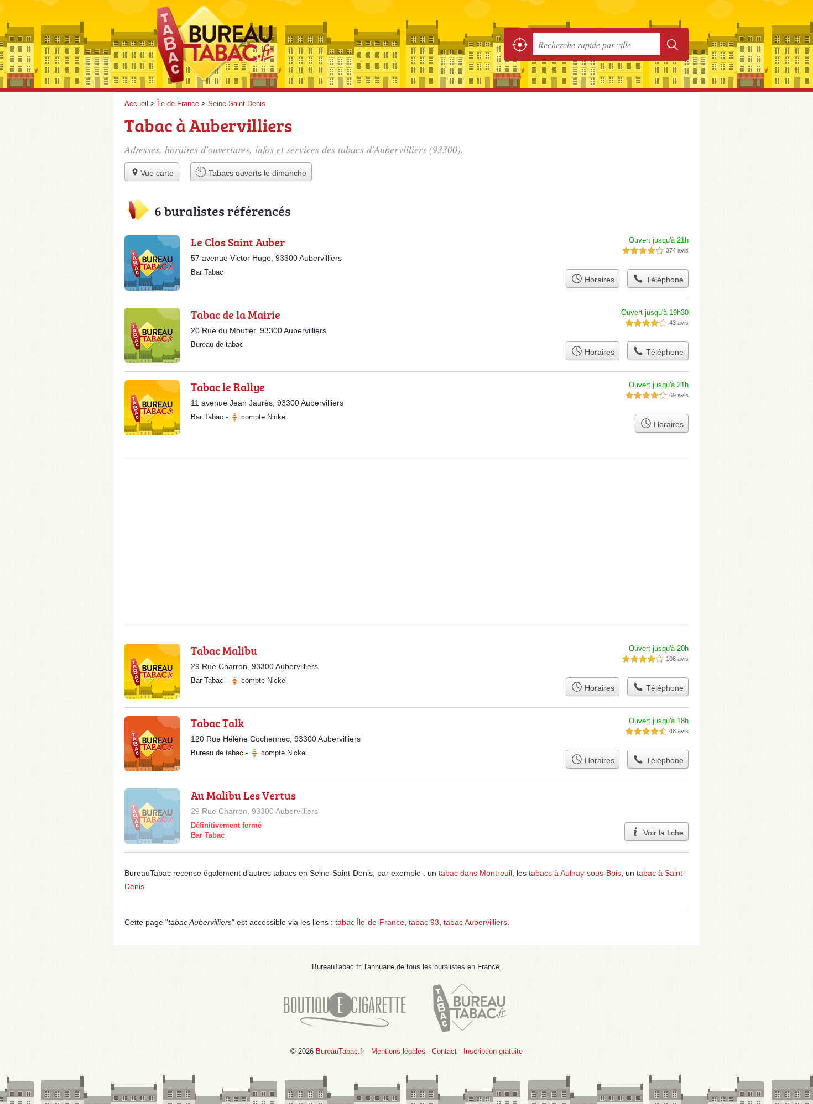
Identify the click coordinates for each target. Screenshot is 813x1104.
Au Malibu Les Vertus (243, 795)
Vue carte (157, 173)
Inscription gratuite (493, 1051)
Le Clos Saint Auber (238, 242)
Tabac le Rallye (228, 387)
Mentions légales (398, 1051)
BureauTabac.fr (246, 44)
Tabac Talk (217, 722)
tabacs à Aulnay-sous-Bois (575, 873)
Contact (444, 1051)
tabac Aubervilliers (475, 922)
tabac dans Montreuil (475, 873)
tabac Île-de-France (369, 922)
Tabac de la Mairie (235, 314)
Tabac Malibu (224, 650)
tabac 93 (424, 922)
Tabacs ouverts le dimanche (256, 173)
